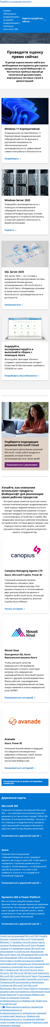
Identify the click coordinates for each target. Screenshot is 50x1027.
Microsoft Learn (41, 979)
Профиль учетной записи (25, 942)
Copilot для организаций (12, 936)
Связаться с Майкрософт (27, 1016)
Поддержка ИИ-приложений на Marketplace (22, 982)
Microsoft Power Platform (25, 988)
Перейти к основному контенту (16, 1)
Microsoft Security (29, 970)
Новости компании (9, 997)
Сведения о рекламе (10, 1025)
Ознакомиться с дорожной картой (20, 835)
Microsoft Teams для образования (17, 954)
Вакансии (11, 994)
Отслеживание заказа (20, 948)
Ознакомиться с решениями (22, 464)
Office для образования (29, 957)
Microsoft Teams (29, 976)
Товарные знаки (40, 1022)
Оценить (9, 230)
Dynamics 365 (6, 973)
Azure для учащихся (33, 967)
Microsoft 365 (32, 936)
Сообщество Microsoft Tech (14, 985)
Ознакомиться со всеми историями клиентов (22, 782)
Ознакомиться (13, 304)
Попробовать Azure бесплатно (21, 375)
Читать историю (14, 608)
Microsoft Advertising (38, 973)
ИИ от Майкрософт (9, 970)
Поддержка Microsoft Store (22, 945)
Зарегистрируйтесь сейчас (32, 20)
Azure (41, 970)
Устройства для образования (28, 951)
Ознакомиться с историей (19, 697)
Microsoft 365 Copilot (10, 976)
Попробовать (12, 158)
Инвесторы (41, 1000)
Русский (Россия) (8, 1003)
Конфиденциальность (11, 1019)
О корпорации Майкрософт (31, 994)
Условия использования (19, 1022)
